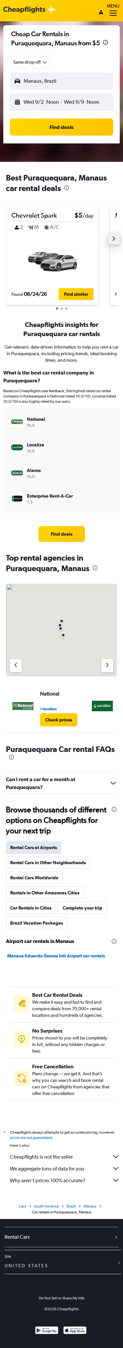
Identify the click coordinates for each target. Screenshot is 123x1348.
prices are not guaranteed (31, 1137)
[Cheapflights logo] (24, 10)
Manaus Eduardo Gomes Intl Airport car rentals (56, 955)
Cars (22, 1206)
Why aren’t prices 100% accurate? (47, 1180)
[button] (106, 43)
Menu (113, 6)
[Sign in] (101, 12)
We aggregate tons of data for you (47, 1169)
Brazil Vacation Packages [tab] (36, 923)
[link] (61, 534)
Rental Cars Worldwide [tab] (34, 877)
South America (46, 1206)
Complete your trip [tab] (82, 907)
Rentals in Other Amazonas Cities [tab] (44, 892)
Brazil (71, 1206)
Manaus (90, 1206)
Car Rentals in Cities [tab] (30, 907)
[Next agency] (107, 665)
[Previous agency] (16, 665)
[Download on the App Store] (75, 1331)
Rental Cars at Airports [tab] (33, 847)
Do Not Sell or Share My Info (62, 1298)
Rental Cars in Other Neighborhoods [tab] (48, 862)
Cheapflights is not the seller (41, 1157)
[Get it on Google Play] (46, 1331)
